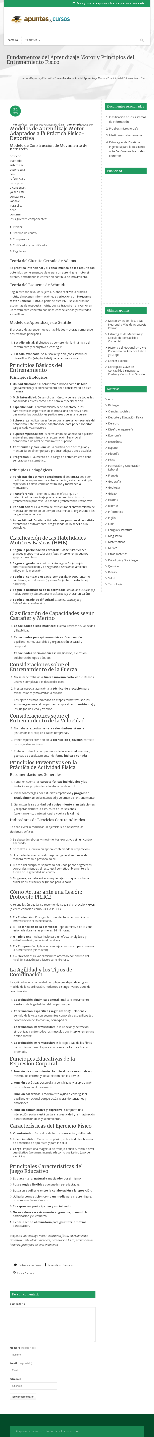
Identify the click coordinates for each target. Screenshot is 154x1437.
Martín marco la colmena (125, 135)
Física (111, 460)
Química (113, 566)
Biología (113, 405)
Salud (111, 578)
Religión (113, 572)
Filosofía (113, 454)
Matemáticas (116, 542)
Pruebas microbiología (123, 128)
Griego (112, 493)
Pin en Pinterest (25, 1272)
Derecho (113, 423)
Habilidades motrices (36, 1240)
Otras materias (118, 554)
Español (113, 448)
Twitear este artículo (29, 1264)
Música (112, 548)
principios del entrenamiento (39, 1245)
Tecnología (115, 584)
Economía (114, 435)
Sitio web (15, 1379)
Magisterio (115, 536)
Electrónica (115, 441)
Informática (115, 512)
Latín (111, 524)
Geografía (114, 481)
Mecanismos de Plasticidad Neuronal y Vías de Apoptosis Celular (127, 324)
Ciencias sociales (119, 411)
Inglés (112, 518)
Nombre (22, 1348)
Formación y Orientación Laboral (124, 467)
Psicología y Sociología (123, 560)
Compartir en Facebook (60, 1264)
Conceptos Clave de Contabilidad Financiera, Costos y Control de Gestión (126, 370)
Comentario (17, 1304)
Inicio (25, 78)
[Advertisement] (81, 89)
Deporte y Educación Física (45, 78)
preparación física (63, 1240)
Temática (29, 40)
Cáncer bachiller (118, 361)
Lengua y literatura (120, 530)
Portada (12, 40)
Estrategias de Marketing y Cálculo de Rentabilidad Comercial (125, 337)
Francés (113, 475)
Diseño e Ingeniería (120, 429)
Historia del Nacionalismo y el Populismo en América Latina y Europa (127, 351)
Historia (113, 500)
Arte (110, 399)
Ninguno (88, 124)
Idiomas (113, 506)
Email (21, 1363)
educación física (58, 1236)
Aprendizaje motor (35, 1236)
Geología (114, 487)
